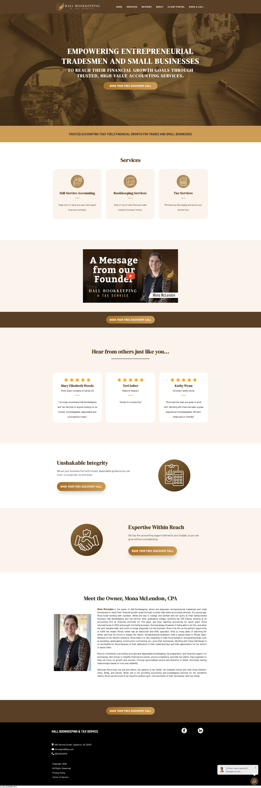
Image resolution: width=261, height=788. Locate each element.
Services (132, 6)
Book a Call (196, 6)
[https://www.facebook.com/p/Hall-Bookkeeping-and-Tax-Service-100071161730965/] (184, 730)
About (159, 6)
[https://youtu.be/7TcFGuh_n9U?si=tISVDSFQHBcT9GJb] (130, 276)
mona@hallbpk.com (64, 749)
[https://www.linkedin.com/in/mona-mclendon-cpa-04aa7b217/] (200, 730)
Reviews (147, 6)
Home (119, 6)
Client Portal (176, 6)
